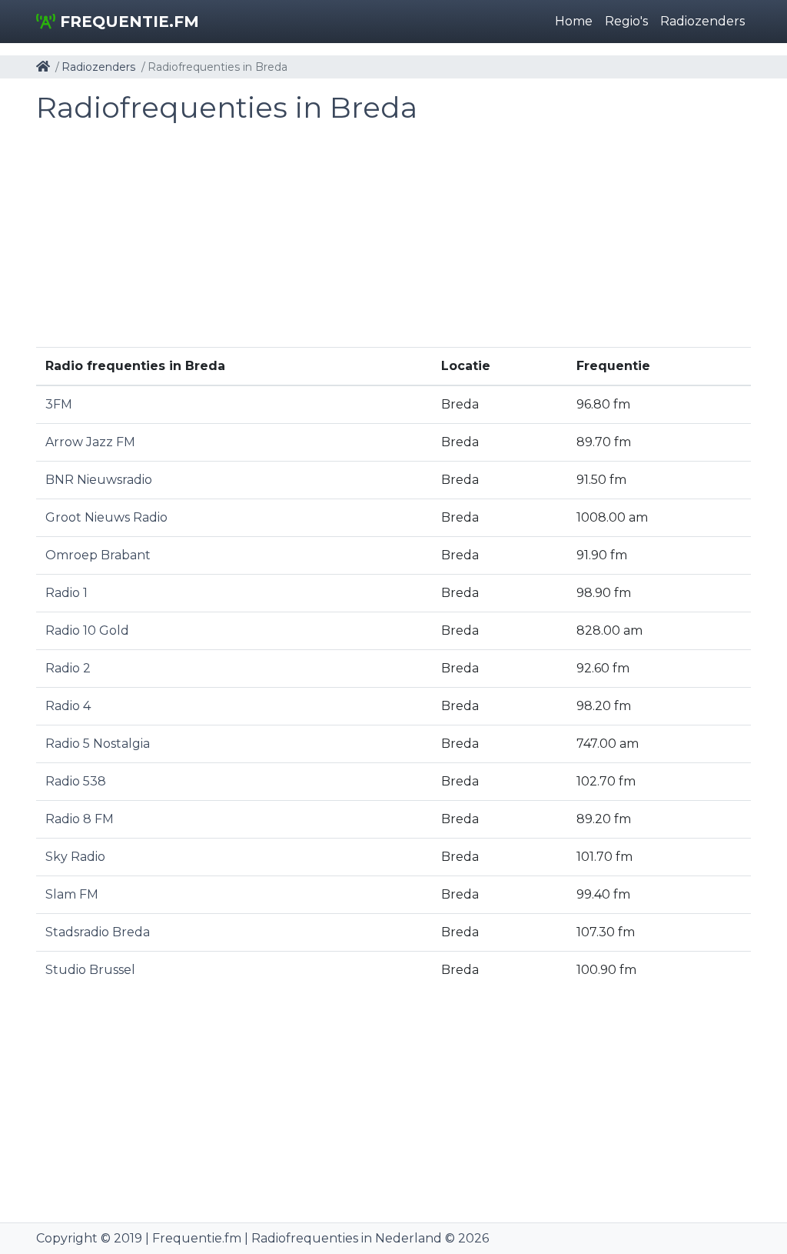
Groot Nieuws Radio (106, 517)
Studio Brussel (90, 969)
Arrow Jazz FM (90, 442)
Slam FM (71, 894)
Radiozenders (702, 21)
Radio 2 (68, 668)
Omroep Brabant (98, 555)
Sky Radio (75, 856)
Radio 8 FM (79, 819)
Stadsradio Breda (97, 932)
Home (574, 21)
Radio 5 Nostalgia (97, 743)
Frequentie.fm (127, 21)
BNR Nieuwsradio (98, 479)
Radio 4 (68, 706)
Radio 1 (66, 592)
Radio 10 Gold (87, 630)
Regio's (626, 21)
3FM (58, 404)
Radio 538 (75, 781)
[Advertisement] (393, 239)
